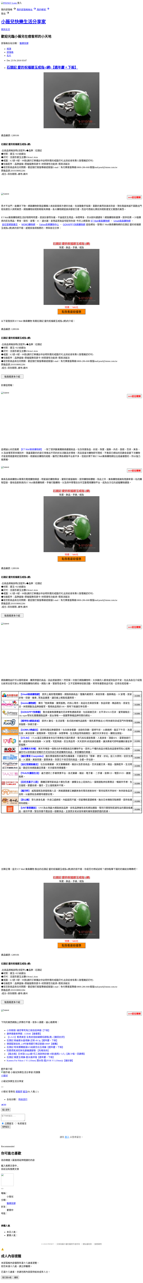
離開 (16, 1277)
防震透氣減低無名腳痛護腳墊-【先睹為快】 (28, 1050)
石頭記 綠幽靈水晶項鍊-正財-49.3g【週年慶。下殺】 (32, 1040)
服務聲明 (98, 1244)
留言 (25, 1091)
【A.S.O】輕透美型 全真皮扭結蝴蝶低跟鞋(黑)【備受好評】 (36, 1037)
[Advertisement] (71, 422)
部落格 (10, 52)
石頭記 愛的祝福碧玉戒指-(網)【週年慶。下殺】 (42, 67)
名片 (9, 55)
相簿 (9, 49)
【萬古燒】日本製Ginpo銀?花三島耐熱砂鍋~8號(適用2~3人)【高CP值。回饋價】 (46, 1054)
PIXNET (50, 1244)
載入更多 (5, 1110)
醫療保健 (24, 43)
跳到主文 (5, 29)
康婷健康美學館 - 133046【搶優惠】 (24, 1034)
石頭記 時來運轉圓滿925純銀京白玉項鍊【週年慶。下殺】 (35, 1047)
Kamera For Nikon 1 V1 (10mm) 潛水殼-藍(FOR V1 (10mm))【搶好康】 (40, 1060)
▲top (3, 1104)
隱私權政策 (87, 1244)
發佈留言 (5, 1127)
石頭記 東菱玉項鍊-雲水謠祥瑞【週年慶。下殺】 (31, 1057)
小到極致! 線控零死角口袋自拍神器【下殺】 (28, 1030)
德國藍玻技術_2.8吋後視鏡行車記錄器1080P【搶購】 (33, 1044)
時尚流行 (22, 1099)
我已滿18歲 (6, 1277)
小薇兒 (4, 1075)
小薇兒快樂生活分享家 (23, 21)
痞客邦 (19, 1091)
